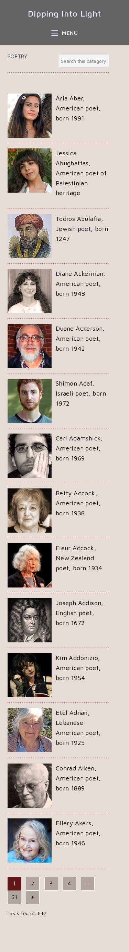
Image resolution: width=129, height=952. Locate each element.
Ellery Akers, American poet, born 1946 (78, 833)
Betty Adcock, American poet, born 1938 (78, 503)
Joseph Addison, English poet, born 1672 (80, 612)
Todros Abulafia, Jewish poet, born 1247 (82, 228)
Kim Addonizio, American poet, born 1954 (78, 667)
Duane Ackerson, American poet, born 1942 (80, 338)
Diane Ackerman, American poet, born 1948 (81, 283)
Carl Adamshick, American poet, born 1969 (79, 448)
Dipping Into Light (64, 13)
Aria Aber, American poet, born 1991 (78, 108)
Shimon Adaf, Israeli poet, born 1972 (81, 393)
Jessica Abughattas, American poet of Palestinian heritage (81, 172)
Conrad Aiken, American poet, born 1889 (78, 778)
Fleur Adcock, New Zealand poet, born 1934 (79, 558)
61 (14, 897)
